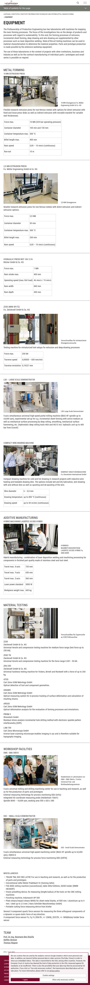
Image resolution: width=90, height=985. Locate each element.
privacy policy (54, 971)
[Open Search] (77, 3)
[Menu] (85, 3)
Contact (7, 960)
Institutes (15, 14)
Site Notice (8, 970)
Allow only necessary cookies (63, 980)
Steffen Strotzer (10, 939)
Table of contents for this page (17, 8)
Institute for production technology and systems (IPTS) (41, 14)
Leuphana (7, 14)
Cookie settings (48, 975)
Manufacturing (68, 14)
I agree (25, 980)
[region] (45, 138)
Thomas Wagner (11, 942)
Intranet (7, 967)
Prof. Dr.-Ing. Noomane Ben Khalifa (19, 937)
